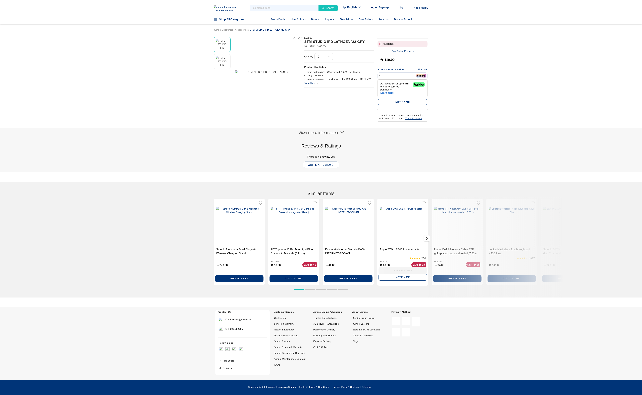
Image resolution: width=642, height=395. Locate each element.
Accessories (241, 29)
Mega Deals (278, 19)
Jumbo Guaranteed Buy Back (289, 353)
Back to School (403, 19)
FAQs (277, 364)
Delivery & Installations (286, 335)
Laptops (330, 19)
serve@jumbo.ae (241, 319)
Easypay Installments (324, 335)
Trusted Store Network (325, 318)
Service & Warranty (284, 323)
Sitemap (366, 387)
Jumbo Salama (282, 341)
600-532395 (236, 329)
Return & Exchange (284, 329)
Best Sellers (366, 19)
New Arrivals (298, 19)
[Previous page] (234, 72)
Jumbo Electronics (224, 29)
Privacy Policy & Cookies (346, 387)
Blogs (355, 341)
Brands (315, 19)
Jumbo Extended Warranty (288, 347)
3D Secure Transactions (326, 323)
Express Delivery (322, 341)
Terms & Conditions (363, 335)
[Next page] (299, 72)
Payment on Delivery (324, 329)
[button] (380, 8)
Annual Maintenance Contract (289, 359)
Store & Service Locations (366, 329)
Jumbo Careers (361, 323)
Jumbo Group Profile (363, 318)
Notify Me (402, 102)
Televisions (346, 19)
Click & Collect (320, 347)
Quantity (308, 56)
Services (383, 19)
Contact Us (280, 318)
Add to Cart (239, 278)
